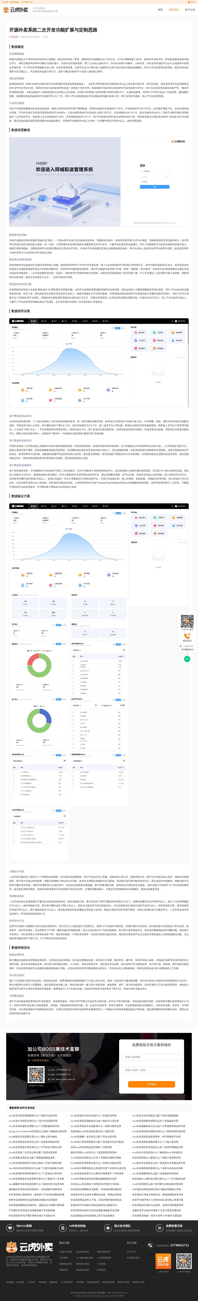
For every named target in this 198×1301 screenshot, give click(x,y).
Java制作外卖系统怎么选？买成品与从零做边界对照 (158, 1163)
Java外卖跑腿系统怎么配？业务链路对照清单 (155, 1173)
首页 (160, 9)
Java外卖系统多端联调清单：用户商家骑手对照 (156, 1136)
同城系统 (43, 1282)
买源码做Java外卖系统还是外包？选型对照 (92, 1131)
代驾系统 (101, 1270)
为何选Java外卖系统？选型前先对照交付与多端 (95, 1184)
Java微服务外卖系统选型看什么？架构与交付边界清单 (36, 1184)
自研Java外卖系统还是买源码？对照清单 (91, 1147)
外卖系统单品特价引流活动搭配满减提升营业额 (95, 1210)
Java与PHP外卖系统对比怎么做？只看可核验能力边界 (36, 1168)
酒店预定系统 (82, 1270)
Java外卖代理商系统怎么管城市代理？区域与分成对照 (98, 1168)
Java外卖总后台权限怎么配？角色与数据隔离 (155, 1115)
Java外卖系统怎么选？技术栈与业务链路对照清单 (157, 1184)
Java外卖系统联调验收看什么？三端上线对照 (155, 1142)
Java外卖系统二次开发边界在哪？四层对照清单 (33, 1152)
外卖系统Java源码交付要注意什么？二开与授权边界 (158, 1179)
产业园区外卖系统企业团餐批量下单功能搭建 (32, 1210)
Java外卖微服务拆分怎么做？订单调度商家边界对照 (158, 1126)
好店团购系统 (82, 1252)
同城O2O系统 (65, 1252)
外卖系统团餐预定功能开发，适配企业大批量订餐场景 (36, 1205)
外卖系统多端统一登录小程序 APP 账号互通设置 (157, 1215)
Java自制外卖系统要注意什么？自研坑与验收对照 (96, 1163)
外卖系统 (63, 1258)
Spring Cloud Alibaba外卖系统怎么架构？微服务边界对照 (38, 1131)
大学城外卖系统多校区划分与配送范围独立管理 (156, 1189)
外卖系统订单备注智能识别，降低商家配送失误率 (157, 1194)
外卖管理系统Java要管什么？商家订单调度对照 (156, 1157)
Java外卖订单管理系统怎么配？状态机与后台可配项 (97, 1142)
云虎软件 (31, 1282)
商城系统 (63, 1270)
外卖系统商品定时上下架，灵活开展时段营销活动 (96, 1200)
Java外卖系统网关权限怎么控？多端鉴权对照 (155, 1121)
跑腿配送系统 (65, 1264)
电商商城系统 (93, 1282)
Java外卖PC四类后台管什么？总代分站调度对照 (33, 1121)
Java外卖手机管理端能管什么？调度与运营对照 (33, 1115)
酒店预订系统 (139, 1282)
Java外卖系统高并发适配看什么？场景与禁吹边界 (96, 1126)
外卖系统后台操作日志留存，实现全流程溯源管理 (157, 1205)
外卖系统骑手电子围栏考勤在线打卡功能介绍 (32, 1215)
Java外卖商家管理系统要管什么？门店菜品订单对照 (35, 1173)
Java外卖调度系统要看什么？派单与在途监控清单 (157, 1168)
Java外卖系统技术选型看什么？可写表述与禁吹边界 (35, 1147)
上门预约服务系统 (84, 1258)
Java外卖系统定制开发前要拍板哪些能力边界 (94, 1179)
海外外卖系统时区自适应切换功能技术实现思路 (33, 1200)
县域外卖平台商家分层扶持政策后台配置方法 (94, 1205)
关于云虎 (190, 9)
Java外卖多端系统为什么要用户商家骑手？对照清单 (97, 1173)
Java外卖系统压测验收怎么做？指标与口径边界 (95, 1121)
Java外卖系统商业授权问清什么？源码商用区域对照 (158, 1131)
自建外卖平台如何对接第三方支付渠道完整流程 (156, 1210)
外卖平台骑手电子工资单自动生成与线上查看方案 (157, 1200)
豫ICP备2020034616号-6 (117, 1293)
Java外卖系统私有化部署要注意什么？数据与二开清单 (36, 1179)
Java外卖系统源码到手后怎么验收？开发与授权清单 (35, 1163)
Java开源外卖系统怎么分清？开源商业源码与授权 (96, 1157)
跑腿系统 (54, 1282)
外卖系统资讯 (133, 1258)
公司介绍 (131, 1252)
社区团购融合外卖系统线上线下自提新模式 (93, 1215)
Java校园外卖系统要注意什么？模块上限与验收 (33, 1136)
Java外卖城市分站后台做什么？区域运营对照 (94, 1115)
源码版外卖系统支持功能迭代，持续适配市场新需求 (35, 1189)
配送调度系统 (103, 1252)
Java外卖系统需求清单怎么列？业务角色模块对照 (34, 1142)
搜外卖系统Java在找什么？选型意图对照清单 (94, 1152)
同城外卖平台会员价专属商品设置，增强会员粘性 (96, 1194)
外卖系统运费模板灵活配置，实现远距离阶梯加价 (96, 1189)
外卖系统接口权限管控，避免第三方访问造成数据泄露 (36, 1194)
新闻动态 (174, 9)
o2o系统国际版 (104, 1258)
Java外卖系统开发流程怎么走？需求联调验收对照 (157, 1147)
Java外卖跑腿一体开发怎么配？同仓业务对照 (94, 1136)
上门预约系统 (67, 1282)
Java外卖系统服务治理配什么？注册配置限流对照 (34, 1126)
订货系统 (101, 1264)
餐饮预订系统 (123, 1282)
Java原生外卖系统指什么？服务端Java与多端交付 (157, 1152)
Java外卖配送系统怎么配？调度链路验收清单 (32, 1157)
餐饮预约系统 (82, 1264)
